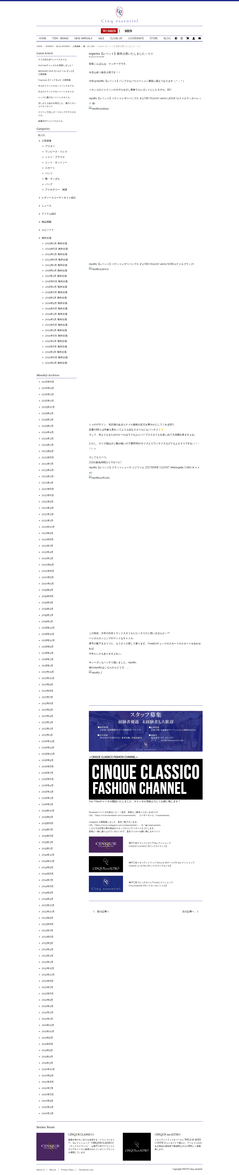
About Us (40, 1170)
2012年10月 (48, 974)
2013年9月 (47, 917)
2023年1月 (47, 482)
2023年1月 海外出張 (56, 265)
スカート (50, 167)
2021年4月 (47, 552)
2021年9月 (47, 533)
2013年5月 (47, 943)
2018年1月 (47, 665)
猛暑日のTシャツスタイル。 (51, 121)
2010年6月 (48, 1094)
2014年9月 (47, 867)
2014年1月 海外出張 (56, 319)
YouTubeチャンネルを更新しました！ (56, 65)
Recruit (53, 1170)
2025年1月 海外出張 (56, 243)
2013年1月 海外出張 (56, 330)
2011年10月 (48, 1031)
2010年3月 (48, 1113)
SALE (101, 38)
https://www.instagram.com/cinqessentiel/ (116, 825)
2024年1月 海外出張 (56, 254)
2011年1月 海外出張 (56, 352)
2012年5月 (47, 999)
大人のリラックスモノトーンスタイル (56, 86)
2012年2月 (47, 1012)
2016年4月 (48, 785)
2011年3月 (47, 1062)
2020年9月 (48, 564)
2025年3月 (48, 419)
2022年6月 (48, 495)
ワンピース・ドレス (56, 151)
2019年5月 (47, 602)
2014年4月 (47, 898)
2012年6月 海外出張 (56, 335)
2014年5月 (47, 892)
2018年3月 (48, 659)
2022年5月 (48, 501)
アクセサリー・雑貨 (56, 189)
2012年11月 (48, 968)
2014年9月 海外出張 (56, 303)
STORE (154, 38)
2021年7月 (47, 545)
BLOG (167, 38)
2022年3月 (48, 514)
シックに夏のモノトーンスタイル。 (55, 97)
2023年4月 (48, 470)
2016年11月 (48, 747)
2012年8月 (48, 980)
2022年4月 (48, 507)
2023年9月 (48, 451)
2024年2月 (48, 444)
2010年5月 (47, 1100)
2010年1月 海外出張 (56, 362)
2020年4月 (48, 583)
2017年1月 (47, 735)
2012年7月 (47, 987)
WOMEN (109, 31)
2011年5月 (47, 1050)
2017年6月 (47, 703)
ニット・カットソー (56, 162)
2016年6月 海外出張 (56, 281)
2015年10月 (48, 810)
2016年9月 (48, 760)
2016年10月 (48, 753)
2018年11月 (48, 634)
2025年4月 (48, 413)
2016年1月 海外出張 (56, 286)
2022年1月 (47, 520)
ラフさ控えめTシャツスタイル (52, 59)
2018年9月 (48, 646)
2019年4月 (47, 608)
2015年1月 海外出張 (56, 297)
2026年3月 (48, 394)
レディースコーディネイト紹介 (59, 197)
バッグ (48, 184)
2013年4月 (47, 949)
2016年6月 (48, 779)
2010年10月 (48, 1069)
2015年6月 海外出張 (56, 292)
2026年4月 (48, 388)
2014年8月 (48, 873)
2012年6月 (48, 993)
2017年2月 (47, 728)
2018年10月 (48, 640)
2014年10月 (48, 861)
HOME (42, 38)
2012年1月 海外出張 (56, 341)
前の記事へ (103, 911)
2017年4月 (47, 716)
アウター (50, 146)
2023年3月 (48, 476)
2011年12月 (48, 1025)
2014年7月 (47, 880)
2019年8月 (48, 596)
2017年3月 (47, 722)
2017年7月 (47, 697)
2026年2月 (48, 400)
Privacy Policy (67, 1170)
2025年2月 (48, 425)
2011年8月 (47, 1044)
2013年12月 (48, 905)
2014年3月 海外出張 (56, 314)
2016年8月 (48, 766)
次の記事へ (188, 911)
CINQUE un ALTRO (167, 1134)
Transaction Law (86, 1170)
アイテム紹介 (49, 213)
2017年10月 (48, 678)
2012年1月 (47, 1018)
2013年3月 (47, 955)
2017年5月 (47, 709)
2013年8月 (48, 924)
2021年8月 (48, 539)
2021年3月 (47, 558)
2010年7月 (47, 1088)
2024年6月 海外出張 (56, 248)
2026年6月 (48, 381)
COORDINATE (136, 38)
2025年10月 (48, 407)
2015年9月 (47, 817)
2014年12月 (48, 854)
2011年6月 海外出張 (56, 346)
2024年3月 (48, 438)
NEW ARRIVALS (83, 38)
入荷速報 (46, 140)
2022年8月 (48, 489)
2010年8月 (48, 1081)
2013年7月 (47, 930)
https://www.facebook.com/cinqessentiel (115, 815)
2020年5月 (48, 577)
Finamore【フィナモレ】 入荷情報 (54, 80)
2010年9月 (48, 1075)
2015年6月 (47, 835)
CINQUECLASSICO (81, 1134)
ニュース (46, 205)
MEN (128, 31)
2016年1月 (47, 804)
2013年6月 (48, 936)
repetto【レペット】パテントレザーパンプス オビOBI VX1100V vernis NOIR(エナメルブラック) (141, 264)
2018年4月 (48, 653)
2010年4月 (48, 1107)
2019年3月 (47, 615)
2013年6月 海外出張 (56, 324)
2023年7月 (48, 463)
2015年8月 (47, 823)
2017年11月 (48, 671)
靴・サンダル (52, 178)
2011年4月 (47, 1056)
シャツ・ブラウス (55, 157)
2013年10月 (48, 911)
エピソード (48, 229)
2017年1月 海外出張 (56, 276)
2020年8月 (48, 571)
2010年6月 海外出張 (56, 357)
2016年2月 (48, 798)
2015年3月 (47, 842)
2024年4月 (48, 432)
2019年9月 (47, 589)
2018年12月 (48, 627)
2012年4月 (47, 1006)
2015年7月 (47, 829)
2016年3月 (48, 791)
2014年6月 (48, 886)
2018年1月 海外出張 (56, 270)
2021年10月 (48, 526)
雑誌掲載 (46, 221)
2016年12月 (48, 741)
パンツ (48, 173)
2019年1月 (47, 621)
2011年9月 (47, 1037)
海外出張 (46, 238)
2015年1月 (47, 848)
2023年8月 (48, 457)
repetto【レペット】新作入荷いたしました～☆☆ (121, 53)
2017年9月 (47, 684)
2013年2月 (47, 962)
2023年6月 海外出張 (56, 259)
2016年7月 (47, 772)
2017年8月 (47, 690)
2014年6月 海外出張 (56, 308)
